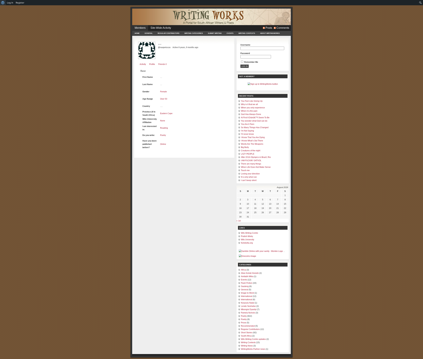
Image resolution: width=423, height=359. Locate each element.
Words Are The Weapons (252, 144)
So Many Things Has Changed (255, 127)
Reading (164, 128)
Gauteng (245, 286)
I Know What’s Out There (252, 141)
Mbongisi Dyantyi (248, 309)
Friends (162, 64)
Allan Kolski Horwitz (250, 273)
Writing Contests (246, 33)
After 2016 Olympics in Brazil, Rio (256, 157)
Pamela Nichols (248, 313)
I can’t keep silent (248, 180)
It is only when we (249, 177)
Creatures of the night (250, 150)
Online (163, 144)
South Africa (246, 336)
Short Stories (246, 332)
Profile (152, 64)
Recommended (248, 326)
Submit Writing (215, 33)
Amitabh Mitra (247, 276)
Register (20, 2)
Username (245, 45)
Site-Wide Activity (161, 27)
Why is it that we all (249, 104)
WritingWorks (211, 17)
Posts (269, 27)
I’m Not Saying (247, 131)
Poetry (163, 135)
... (159, 43)
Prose (243, 323)
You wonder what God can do (254, 121)
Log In (10, 2)
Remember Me (251, 62)
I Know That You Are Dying (253, 137)
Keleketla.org (247, 243)
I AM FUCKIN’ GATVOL (251, 160)
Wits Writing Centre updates (253, 339)
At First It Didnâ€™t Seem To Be (255, 117)
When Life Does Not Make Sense (256, 167)
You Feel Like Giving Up (252, 101)
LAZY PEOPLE (247, 154)
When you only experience (253, 108)
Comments (282, 27)
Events (230, 33)
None (162, 121)
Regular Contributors (168, 33)
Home (137, 33)
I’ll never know (247, 134)
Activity (143, 64)
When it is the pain (249, 111)
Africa (243, 270)
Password (245, 53)
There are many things (251, 164)
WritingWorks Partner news (253, 349)
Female (163, 91)
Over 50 (163, 99)
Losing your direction (250, 174)
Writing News (247, 346)
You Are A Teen (247, 124)
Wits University (247, 239)
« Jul (238, 221)
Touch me (245, 170)
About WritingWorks (270, 33)
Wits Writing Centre (249, 233)
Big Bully (245, 147)
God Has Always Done (251, 114)
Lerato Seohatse (248, 306)
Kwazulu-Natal (247, 303)
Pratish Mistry (247, 236)
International (246, 296)
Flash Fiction (246, 283)
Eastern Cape (166, 113)
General (149, 33)
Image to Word (247, 293)
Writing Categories (193, 33)
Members (140, 27)
